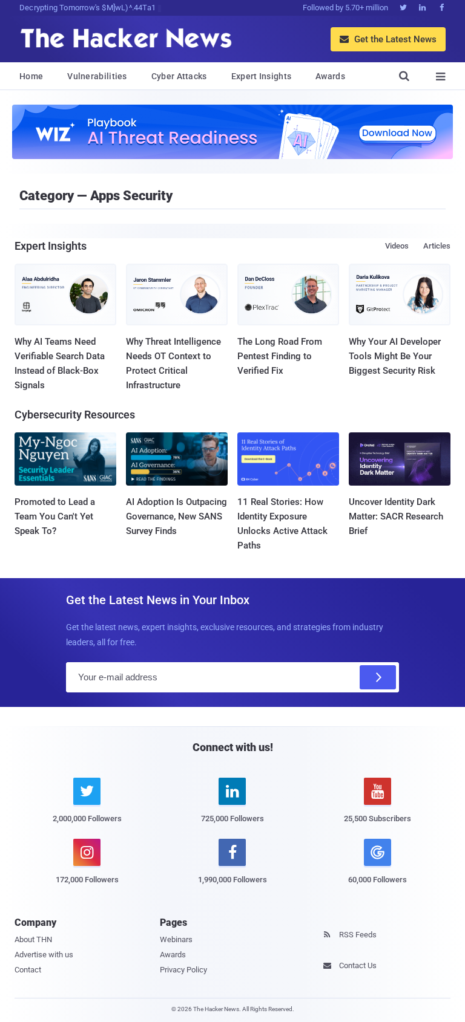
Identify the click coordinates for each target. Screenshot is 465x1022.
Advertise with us (44, 954)
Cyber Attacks (179, 76)
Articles (436, 245)
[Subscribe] (378, 677)
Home (31, 76)
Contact (28, 969)
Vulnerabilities (97, 76)
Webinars (176, 939)
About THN (33, 939)
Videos (397, 245)
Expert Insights (261, 76)
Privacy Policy (183, 969)
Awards (330, 76)
